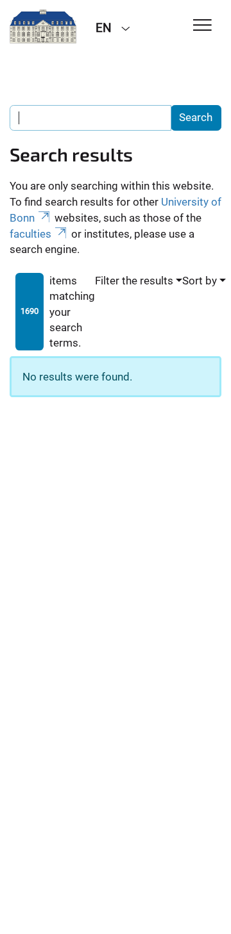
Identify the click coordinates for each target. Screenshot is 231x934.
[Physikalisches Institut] (43, 27)
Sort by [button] (199, 280)
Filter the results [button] (134, 280)
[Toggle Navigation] (202, 26)
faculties (30, 233)
